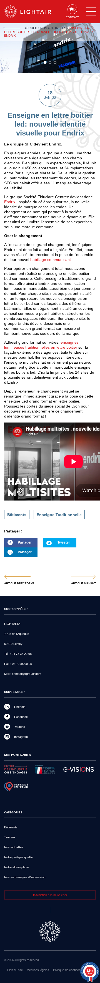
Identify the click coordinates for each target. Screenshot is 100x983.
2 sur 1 (50, 62)
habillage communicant (50, 259)
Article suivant (83, 583)
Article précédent (19, 583)
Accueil (31, 28)
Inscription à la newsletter (50, 895)
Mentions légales (38, 970)
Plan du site (15, 970)
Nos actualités (53, 28)
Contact (72, 17)
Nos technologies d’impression (24, 877)
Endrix (9, 202)
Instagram (21, 736)
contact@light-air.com (26, 673)
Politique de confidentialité (70, 970)
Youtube (19, 726)
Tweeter (64, 542)
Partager (18, 543)
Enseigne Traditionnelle (59, 514)
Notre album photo (16, 867)
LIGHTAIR (27, 11)
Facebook (21, 716)
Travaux (10, 837)
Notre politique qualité (18, 857)
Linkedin (19, 706)
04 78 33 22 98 (22, 653)
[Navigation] (91, 11)
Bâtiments (16, 514)
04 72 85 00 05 (22, 663)
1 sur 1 (45, 62)
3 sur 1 (55, 62)
